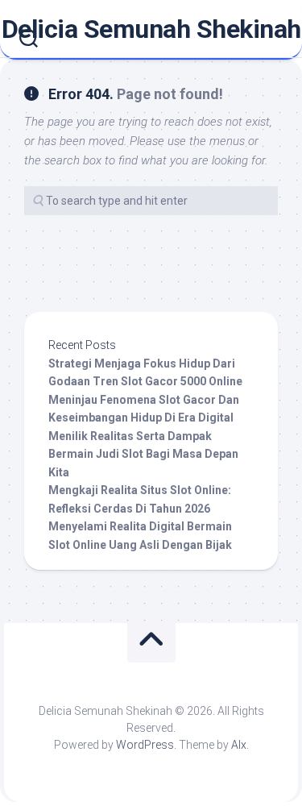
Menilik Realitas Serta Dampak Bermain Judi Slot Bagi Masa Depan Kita (143, 454)
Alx (238, 744)
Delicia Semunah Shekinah (151, 29)
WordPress (145, 744)
